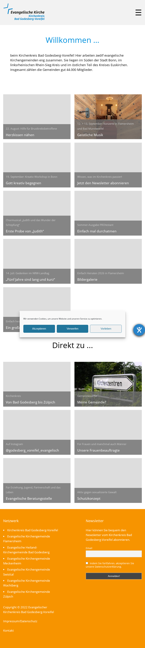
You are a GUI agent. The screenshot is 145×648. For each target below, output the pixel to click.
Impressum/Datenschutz (20, 621)
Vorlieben (106, 328)
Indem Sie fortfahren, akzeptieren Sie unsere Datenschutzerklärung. (110, 565)
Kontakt (8, 630)
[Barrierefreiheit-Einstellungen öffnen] (139, 330)
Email (89, 548)
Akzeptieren (39, 328)
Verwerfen (72, 328)
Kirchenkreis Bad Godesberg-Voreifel (32, 530)
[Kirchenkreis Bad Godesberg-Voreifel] (24, 19)
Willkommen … (72, 40)
